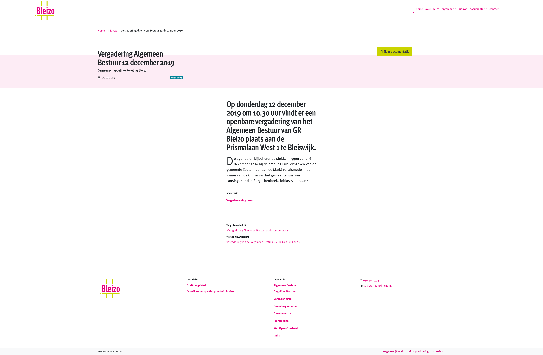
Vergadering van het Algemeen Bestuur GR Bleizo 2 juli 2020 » (263, 242)
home (419, 9)
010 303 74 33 (372, 280)
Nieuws (112, 30)
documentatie (478, 9)
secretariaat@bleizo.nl (377, 285)
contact (494, 9)
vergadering (176, 77)
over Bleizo (432, 9)
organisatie (449, 9)
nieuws (462, 9)
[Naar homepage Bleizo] (44, 9)
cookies (438, 351)
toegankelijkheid (392, 351)
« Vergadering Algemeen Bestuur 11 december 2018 (257, 230)
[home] (110, 288)
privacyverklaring (418, 351)
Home (101, 30)
